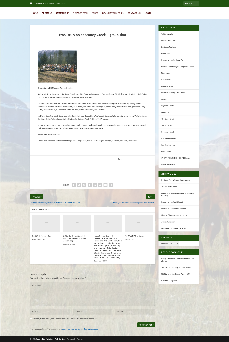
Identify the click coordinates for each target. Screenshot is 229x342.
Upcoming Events (168, 138)
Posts (94, 13)
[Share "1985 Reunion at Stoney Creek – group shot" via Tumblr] (89, 185)
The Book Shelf (167, 119)
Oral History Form (113, 13)
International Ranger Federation (174, 228)
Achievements (167, 34)
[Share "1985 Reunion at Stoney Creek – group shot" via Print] (110, 185)
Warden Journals (168, 145)
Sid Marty (165, 274)
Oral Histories (167, 86)
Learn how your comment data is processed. (80, 329)
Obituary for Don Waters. (181, 267)
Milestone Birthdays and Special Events (177, 66)
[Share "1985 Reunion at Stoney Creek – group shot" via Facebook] (73, 185)
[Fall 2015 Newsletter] (46, 223)
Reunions (165, 112)
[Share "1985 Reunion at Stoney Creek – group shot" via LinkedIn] (95, 185)
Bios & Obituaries (168, 40)
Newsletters (80, 13)
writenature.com (168, 222)
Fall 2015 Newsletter (41, 236)
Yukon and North (168, 164)
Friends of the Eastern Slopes (173, 208)
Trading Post (166, 125)
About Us (47, 13)
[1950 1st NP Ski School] (139, 223)
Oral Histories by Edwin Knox (173, 93)
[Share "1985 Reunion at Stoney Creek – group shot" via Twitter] (79, 185)
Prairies (164, 99)
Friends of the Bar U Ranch (172, 202)
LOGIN (147, 13)
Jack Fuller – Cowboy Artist (55, 3)
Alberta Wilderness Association (174, 215)
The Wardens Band (169, 186)
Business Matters (168, 47)
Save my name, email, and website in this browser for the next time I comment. (65, 318)
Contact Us (133, 13)
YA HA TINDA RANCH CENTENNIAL (175, 158)
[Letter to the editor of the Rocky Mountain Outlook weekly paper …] (77, 223)
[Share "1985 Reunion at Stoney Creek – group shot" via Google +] (84, 185)
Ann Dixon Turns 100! (181, 274)
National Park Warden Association (175, 180)
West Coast (166, 151)
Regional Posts (167, 106)
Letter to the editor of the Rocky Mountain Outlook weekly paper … (75, 238)
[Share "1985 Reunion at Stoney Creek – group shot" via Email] (105, 185)
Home (35, 13)
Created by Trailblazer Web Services (50, 339)
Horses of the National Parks (173, 60)
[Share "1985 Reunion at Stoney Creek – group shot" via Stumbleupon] (100, 185)
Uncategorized (167, 132)
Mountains (165, 73)
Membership (62, 13)
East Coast (165, 53)
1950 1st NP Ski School (135, 236)
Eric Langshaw (171, 280)
